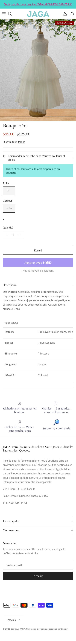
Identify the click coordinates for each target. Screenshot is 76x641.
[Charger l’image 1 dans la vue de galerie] (38, 70)
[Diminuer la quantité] (6, 235)
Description (9, 285)
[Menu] (4, 14)
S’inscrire (38, 575)
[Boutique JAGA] (38, 13)
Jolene (21, 141)
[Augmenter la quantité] (20, 235)
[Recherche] (12, 14)
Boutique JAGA (18, 628)
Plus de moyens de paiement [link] (38, 270)
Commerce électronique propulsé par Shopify (47, 628)
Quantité (8, 227)
